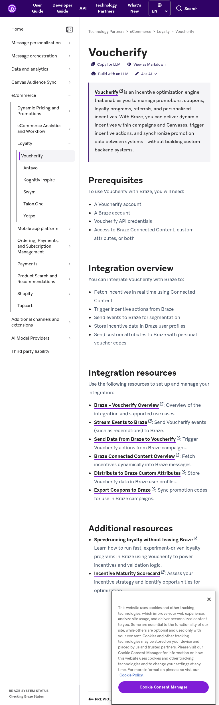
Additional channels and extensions (35, 322)
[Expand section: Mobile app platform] (69, 228)
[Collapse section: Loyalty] (69, 143)
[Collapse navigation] (69, 29)
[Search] (179, 9)
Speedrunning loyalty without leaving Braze (143, 539)
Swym (29, 192)
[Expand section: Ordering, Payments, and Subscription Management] (69, 246)
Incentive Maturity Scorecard (127, 573)
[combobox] (191, 9)
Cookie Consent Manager (163, 687)
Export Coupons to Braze (122, 490)
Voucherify (106, 92)
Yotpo (29, 216)
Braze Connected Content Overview (134, 456)
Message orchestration (34, 56)
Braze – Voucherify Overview (126, 405)
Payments (27, 264)
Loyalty (24, 143)
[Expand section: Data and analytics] (69, 69)
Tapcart (25, 306)
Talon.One (33, 204)
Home (17, 29)
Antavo (30, 168)
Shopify (25, 294)
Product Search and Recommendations (37, 279)
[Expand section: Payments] (69, 264)
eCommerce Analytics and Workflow (39, 128)
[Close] (209, 599)
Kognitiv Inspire (39, 180)
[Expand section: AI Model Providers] (69, 338)
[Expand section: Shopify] (69, 293)
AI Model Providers (30, 338)
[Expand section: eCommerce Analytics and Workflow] (69, 128)
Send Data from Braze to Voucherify (135, 439)
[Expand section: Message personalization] (69, 42)
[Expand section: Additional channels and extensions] (69, 322)
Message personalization (36, 43)
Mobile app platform (37, 228)
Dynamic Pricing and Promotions (38, 111)
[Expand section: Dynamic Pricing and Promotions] (69, 110)
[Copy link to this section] (153, 52)
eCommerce (23, 95)
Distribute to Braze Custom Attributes (137, 473)
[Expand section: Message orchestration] (69, 56)
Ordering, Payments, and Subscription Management (38, 246)
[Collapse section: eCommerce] (69, 95)
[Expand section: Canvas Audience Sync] (69, 82)
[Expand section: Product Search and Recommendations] (69, 278)
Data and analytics (29, 69)
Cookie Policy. (131, 675)
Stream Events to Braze (120, 422)
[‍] (160, 5)
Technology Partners (106, 31)
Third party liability (30, 351)
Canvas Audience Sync (33, 82)
